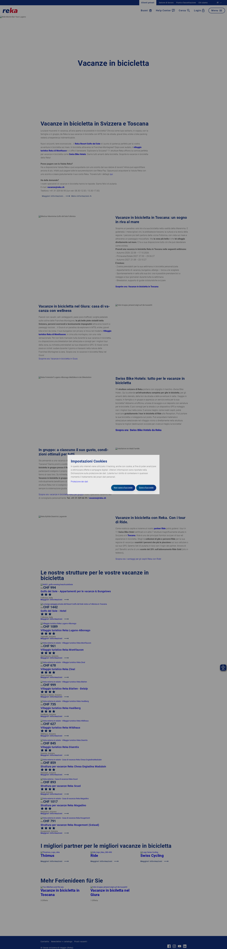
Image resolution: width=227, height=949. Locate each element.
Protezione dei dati (79, 481)
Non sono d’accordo (123, 488)
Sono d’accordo (146, 488)
